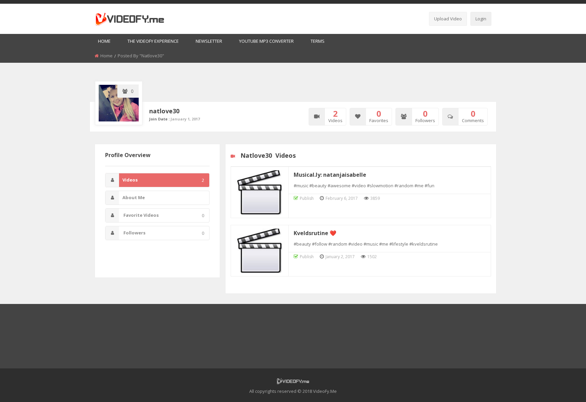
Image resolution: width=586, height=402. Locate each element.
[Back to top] (563, 386)
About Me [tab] (133, 197)
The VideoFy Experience (153, 41)
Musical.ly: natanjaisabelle (330, 174)
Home (104, 41)
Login (480, 19)
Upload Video (448, 19)
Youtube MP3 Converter (266, 41)
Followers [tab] (163, 233)
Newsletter (209, 41)
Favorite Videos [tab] (163, 215)
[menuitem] (104, 41)
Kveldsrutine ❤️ (315, 233)
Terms (318, 41)
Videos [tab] (163, 180)
